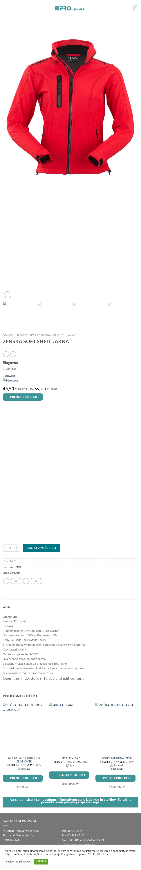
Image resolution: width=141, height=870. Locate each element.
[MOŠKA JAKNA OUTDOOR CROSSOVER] (24, 728)
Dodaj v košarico (41, 547)
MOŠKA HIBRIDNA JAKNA (117, 758)
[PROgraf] (70, 8)
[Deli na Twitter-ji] (19, 581)
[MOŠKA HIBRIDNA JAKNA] (116, 728)
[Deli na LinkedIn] (39, 581)
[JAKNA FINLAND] (70, 728)
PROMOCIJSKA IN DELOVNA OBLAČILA (40, 335)
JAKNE (71, 335)
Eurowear (9, 375)
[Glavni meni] (5, 8)
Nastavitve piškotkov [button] (18, 861)
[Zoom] (7, 294)
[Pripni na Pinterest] (33, 581)
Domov (8, 335)
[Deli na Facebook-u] (13, 581)
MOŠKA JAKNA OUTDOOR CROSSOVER (24, 760)
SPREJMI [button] (41, 861)
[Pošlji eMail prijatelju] (26, 581)
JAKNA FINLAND (70, 758)
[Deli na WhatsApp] (6, 581)
